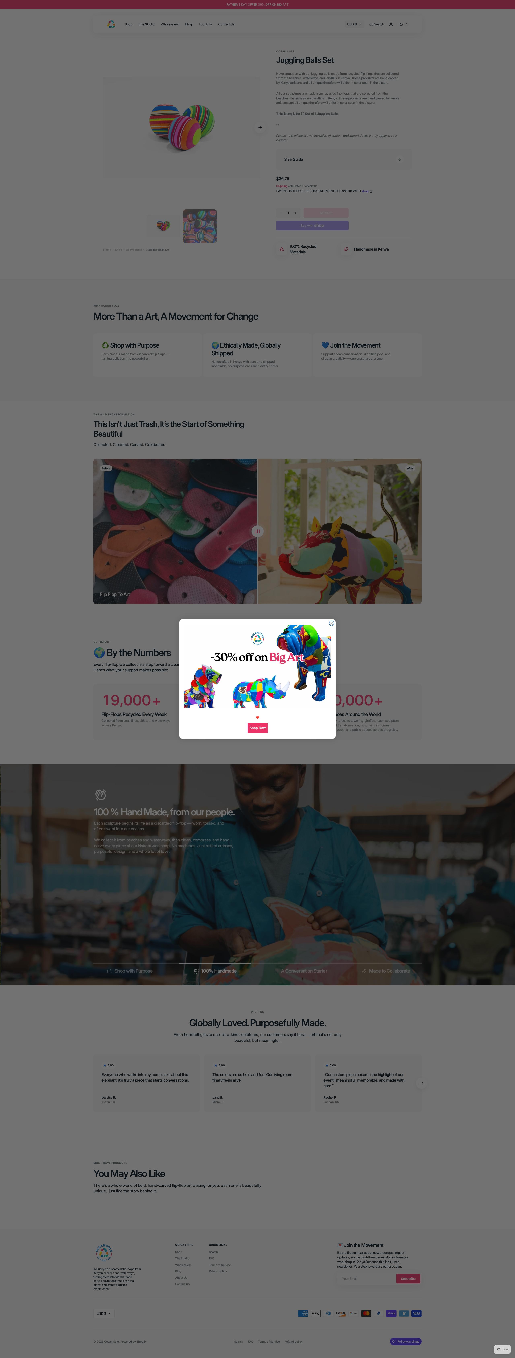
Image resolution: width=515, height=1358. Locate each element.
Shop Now (258, 728)
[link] (257, 666)
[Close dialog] (331, 623)
